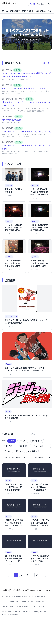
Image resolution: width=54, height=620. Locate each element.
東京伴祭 (32, 451)
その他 (8, 446)
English (40, 4)
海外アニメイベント (44, 11)
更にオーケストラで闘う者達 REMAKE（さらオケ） (24, 88)
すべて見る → (46, 63)
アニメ (23, 440)
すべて (12, 440)
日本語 (32, 4)
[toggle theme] (49, 4)
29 (37, 574)
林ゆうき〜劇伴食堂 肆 (12, 119)
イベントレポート (41, 446)
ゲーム (7, 451)
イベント (22, 446)
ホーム (5, 11)
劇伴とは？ (15, 11)
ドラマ (19, 451)
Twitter (41, 606)
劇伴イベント (28, 11)
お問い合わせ (8, 606)
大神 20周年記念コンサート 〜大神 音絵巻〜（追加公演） (27, 131)
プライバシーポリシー (25, 606)
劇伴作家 (37, 440)
